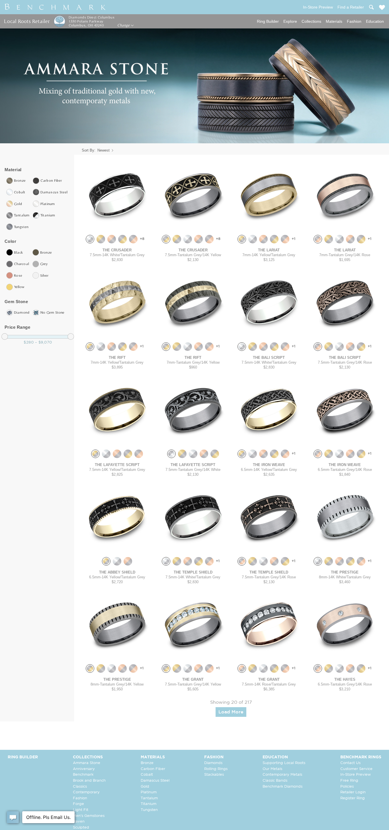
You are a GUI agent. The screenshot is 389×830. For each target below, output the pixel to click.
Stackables (214, 774)
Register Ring (352, 798)
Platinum (149, 792)
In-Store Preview (355, 774)
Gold (145, 786)
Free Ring (349, 780)
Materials (334, 21)
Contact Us (350, 763)
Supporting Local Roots (284, 763)
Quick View (117, 225)
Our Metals (272, 769)
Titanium (148, 804)
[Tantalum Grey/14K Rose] (133, 239)
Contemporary (86, 792)
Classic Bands (275, 780)
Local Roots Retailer (27, 21)
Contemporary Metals (282, 774)
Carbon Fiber (153, 769)
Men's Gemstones (89, 815)
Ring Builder (268, 21)
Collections (311, 21)
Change (124, 25)
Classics (80, 786)
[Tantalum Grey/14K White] (171, 454)
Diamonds (213, 763)
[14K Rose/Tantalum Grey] (111, 239)
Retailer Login (353, 792)
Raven (79, 821)
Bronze (147, 763)
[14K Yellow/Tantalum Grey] (101, 239)
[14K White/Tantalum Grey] (90, 239)
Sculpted (81, 827)
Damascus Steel (155, 780)
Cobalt (147, 774)
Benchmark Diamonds (282, 786)
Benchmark (83, 774)
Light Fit (80, 810)
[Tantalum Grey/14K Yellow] (122, 239)
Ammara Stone (86, 763)
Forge (78, 804)
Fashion (354, 21)
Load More (230, 712)
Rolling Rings (216, 769)
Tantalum (149, 798)
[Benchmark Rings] (55, 7)
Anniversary (84, 769)
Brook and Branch (89, 780)
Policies (347, 786)
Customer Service (356, 769)
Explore (290, 21)
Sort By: (88, 150)
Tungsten (149, 810)
